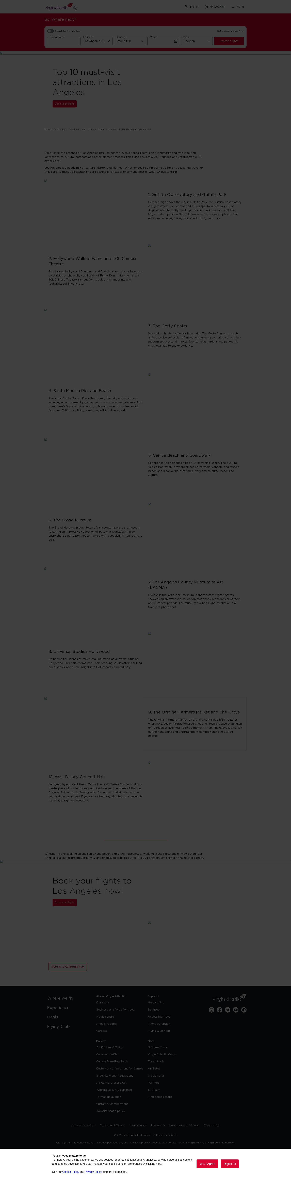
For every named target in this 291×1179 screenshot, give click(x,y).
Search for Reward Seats (68, 31)
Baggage (154, 1009)
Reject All (230, 1164)
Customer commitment (112, 1104)
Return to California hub (67, 966)
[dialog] (145, 1164)
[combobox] (63, 41)
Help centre (156, 1002)
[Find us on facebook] (219, 1010)
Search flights (229, 41)
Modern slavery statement (184, 1125)
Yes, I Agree (207, 1164)
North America (77, 129)
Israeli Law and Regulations (114, 1075)
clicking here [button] (153, 1163)
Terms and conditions (83, 1125)
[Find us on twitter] (227, 1010)
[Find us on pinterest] (244, 1010)
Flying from (56, 37)
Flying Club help (159, 1031)
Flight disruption (159, 1023)
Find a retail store (160, 1097)
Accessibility (158, 1125)
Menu (240, 6)
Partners (153, 1082)
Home (47, 129)
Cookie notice (212, 1125)
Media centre (105, 1016)
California (100, 129)
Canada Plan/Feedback (112, 1061)
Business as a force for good (115, 1009)
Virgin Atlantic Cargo (162, 1054)
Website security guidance (114, 1090)
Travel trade (156, 1061)
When (153, 37)
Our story (102, 1002)
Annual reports (106, 1023)
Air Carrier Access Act (111, 1082)
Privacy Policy (93, 1171)
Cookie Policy (70, 1171)
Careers (101, 1031)
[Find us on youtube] (235, 1010)
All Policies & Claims (110, 1047)
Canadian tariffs (107, 1054)
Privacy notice (138, 1125)
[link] (68, 998)
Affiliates (154, 1068)
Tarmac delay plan (108, 1097)
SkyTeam (154, 1090)
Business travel (158, 1047)
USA (90, 129)
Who (186, 37)
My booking (217, 6)
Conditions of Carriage (112, 1125)
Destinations (60, 129)
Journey (121, 37)
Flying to (88, 37)
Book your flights (64, 104)
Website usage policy (110, 1111)
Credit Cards (156, 1075)
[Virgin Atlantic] (77, 7)
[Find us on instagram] (211, 1010)
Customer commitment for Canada (119, 1068)
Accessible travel (159, 1016)
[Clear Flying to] (108, 41)
